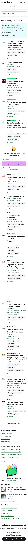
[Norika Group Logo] (14, 535)
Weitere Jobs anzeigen (14, 423)
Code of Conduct (22, 528)
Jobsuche (4, 7)
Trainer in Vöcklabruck (7, 510)
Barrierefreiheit (12, 528)
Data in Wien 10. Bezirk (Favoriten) (10, 457)
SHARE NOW (4, 513)
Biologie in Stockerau (7, 516)
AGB (25, 525)
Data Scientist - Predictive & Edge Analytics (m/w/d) (16, 332)
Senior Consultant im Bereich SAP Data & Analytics (16, 239)
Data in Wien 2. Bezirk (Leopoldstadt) (11, 454)
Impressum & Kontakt (17, 525)
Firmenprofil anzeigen (8, 35)
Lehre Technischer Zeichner (9, 508)
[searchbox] (14, 13)
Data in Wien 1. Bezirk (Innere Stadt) (11, 449)
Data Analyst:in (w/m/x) (15, 196)
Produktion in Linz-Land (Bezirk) (10, 518)
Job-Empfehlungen (14, 7)
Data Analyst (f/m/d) (14, 62)
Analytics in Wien (6, 441)
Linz (12, 248)
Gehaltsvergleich (11, 480)
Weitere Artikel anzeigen (8, 501)
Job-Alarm (25, 7)
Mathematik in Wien (6, 436)
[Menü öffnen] (2, 2)
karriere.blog (5, 484)
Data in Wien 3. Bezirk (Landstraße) (11, 452)
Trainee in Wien (5, 439)
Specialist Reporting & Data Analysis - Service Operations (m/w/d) (15, 43)
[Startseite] (8, 2)
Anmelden (22, 2)
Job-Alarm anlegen (15, 164)
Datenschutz (4, 528)
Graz (9, 134)
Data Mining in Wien (6, 433)
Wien (20, 20)
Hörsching (11, 341)
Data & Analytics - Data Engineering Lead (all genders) (16, 306)
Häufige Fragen (6, 525)
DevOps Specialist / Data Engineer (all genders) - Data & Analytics (16, 265)
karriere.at (18, 505)
